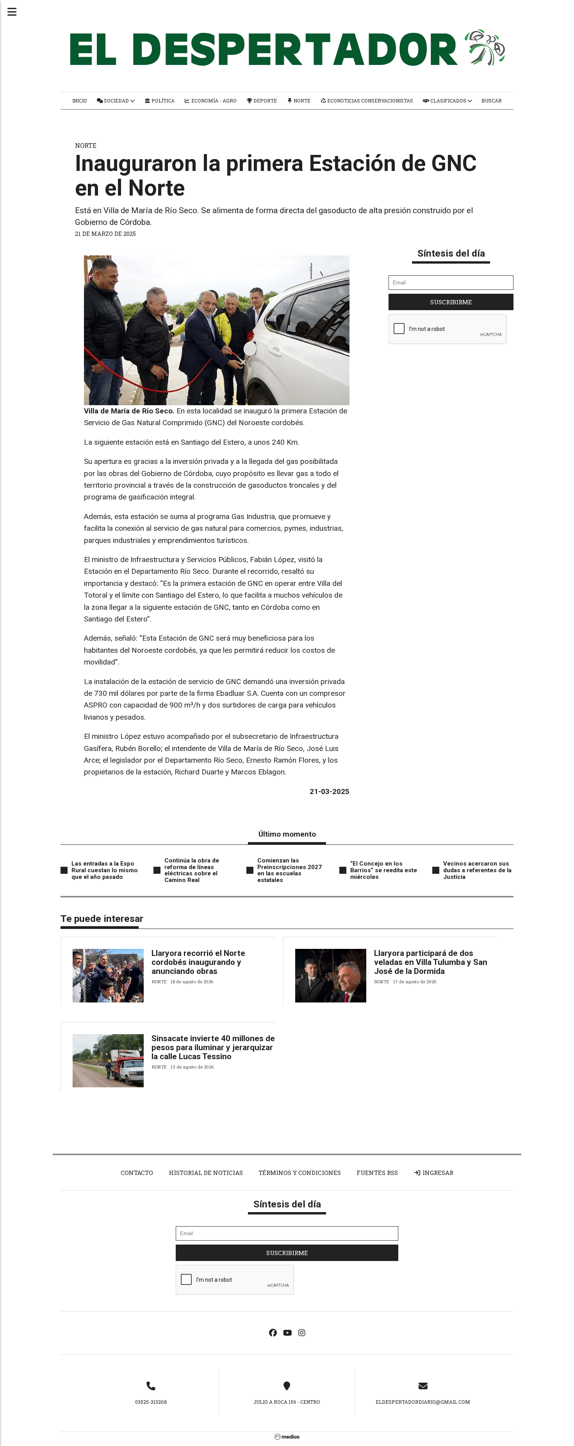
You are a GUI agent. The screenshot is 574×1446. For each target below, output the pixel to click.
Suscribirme (451, 302)
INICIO (79, 100)
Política (162, 100)
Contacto (137, 1173)
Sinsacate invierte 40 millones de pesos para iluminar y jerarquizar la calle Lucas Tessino (213, 1047)
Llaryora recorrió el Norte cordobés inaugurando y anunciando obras (198, 962)
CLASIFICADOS (448, 100)
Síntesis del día (451, 253)
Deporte (264, 100)
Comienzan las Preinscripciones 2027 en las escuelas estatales (289, 870)
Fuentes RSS (377, 1173)
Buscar (491, 100)
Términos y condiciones (299, 1173)
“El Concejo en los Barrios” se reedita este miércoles (383, 870)
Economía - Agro (213, 100)
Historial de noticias (206, 1173)
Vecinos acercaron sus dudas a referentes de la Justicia (477, 870)
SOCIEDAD (116, 100)
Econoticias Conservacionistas (369, 100)
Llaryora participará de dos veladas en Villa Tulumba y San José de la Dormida (430, 962)
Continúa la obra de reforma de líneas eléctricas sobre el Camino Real (191, 870)
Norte (301, 100)
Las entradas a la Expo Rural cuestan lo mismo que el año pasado (104, 870)
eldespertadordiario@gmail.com (423, 1402)
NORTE (85, 145)
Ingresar (437, 1173)
